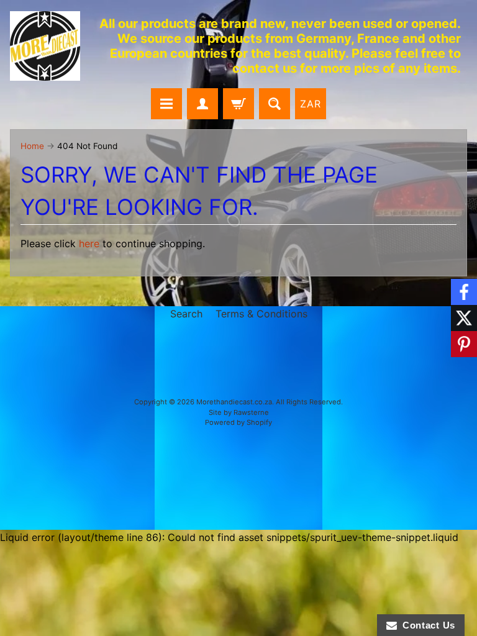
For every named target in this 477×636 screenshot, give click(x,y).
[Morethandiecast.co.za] (45, 46)
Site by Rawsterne (239, 412)
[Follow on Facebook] (464, 292)
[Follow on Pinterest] (464, 344)
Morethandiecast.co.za (234, 402)
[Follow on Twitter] (464, 318)
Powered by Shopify (238, 422)
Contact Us (426, 625)
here (89, 243)
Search (186, 313)
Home (32, 146)
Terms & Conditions (261, 313)
